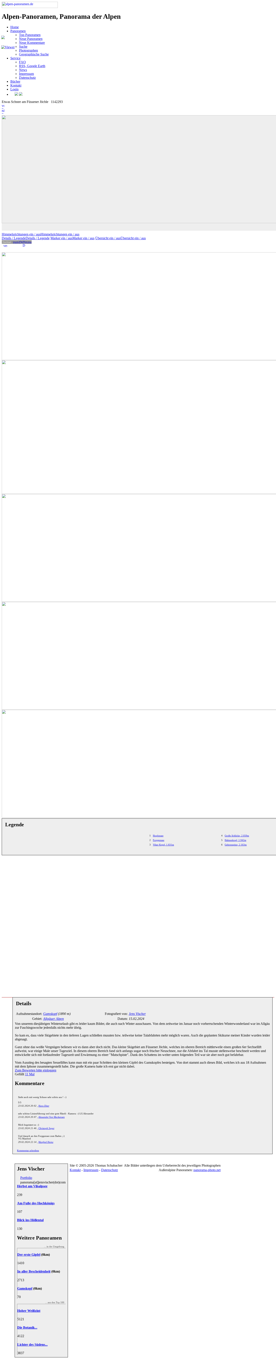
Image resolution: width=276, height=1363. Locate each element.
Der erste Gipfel (28, 1254)
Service (15, 58)
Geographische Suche (34, 54)
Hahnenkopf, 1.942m (235, 840)
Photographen (28, 50)
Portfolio (26, 1178)
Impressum (26, 74)
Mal (29, 1074)
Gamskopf (24, 1288)
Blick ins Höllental (30, 1220)
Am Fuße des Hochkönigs (36, 1203)
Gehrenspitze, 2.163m (236, 844)
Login (14, 89)
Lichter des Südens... (32, 1344)
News (23, 70)
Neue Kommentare (32, 42)
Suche (23, 46)
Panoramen (18, 31)
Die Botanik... (27, 1327)
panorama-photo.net (207, 1170)
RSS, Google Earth (32, 66)
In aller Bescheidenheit (33, 1271)
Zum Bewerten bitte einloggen (35, 1070)
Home (14, 27)
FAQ (22, 62)
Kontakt (15, 85)
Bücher (15, 81)
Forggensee (158, 840)
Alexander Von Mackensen (51, 1117)
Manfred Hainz (45, 1142)
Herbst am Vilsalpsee (32, 1186)
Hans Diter (43, 1105)
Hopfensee (158, 835)
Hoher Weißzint (28, 1311)
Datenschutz (27, 77)
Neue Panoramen (30, 39)
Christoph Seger (46, 1128)
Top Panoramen (30, 35)
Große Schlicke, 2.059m (237, 835)
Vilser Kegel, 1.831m (163, 844)
